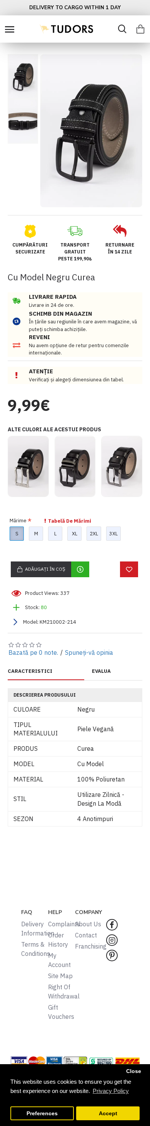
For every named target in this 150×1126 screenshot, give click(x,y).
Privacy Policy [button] (111, 1091)
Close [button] (133, 1071)
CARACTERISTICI (30, 671)
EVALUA (101, 671)
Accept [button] (108, 1113)
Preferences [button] (42, 1113)
